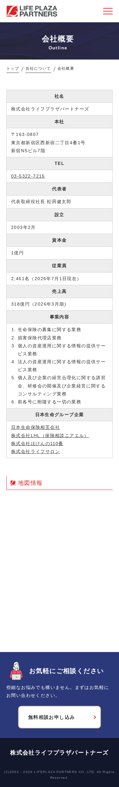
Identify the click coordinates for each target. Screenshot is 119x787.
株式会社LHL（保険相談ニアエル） (50, 435)
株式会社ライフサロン (35, 451)
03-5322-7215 (28, 176)
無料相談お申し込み (51, 717)
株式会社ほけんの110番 (37, 443)
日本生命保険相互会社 (35, 427)
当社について (38, 68)
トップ (12, 68)
